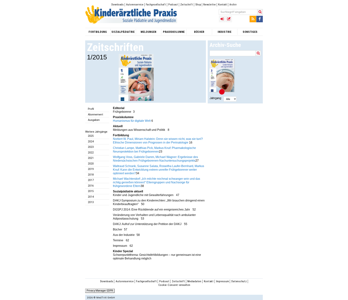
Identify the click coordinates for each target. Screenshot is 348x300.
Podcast (173, 4)
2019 (91, 169)
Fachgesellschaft (156, 4)
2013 (91, 202)
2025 (91, 135)
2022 (91, 152)
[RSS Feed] (253, 19)
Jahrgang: (216, 98)
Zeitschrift (186, 4)
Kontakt (222, 4)
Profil (91, 108)
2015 (91, 191)
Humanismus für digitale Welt (132, 120)
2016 (91, 185)
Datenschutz (239, 281)
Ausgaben (94, 119)
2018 (91, 174)
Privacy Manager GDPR (100, 290)
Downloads (117, 4)
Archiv (233, 4)
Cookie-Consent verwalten (174, 285)
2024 (91, 141)
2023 (91, 146)
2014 (91, 196)
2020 (91, 163)
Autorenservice (135, 4)
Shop (198, 4)
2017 (91, 180)
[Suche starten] (260, 12)
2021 (91, 158)
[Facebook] (259, 19)
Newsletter (209, 4)
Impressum (222, 281)
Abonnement (95, 114)
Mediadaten (194, 281)
